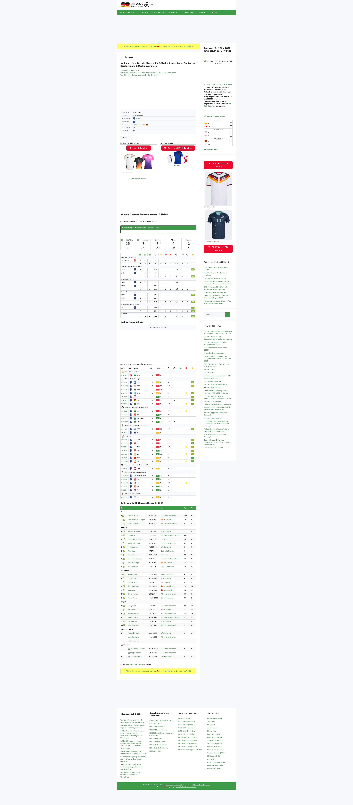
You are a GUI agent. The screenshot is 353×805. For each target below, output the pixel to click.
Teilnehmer (171, 12)
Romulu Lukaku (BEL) (214, 747)
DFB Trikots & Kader (187, 12)
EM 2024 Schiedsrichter (213, 388)
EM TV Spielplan (157, 12)
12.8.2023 (124, 375)
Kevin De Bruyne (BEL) (215, 750)
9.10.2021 (124, 389)
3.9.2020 (124, 433)
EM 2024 (132, 665)
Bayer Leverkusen (167, 567)
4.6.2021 (124, 415)
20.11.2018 (124, 476)
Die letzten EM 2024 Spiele (214, 116)
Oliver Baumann (133, 524)
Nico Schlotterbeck (135, 559)
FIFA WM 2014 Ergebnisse (187, 740)
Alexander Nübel (134, 633)
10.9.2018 (124, 490)
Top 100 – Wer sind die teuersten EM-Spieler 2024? (139, 75)
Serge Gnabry (135, 653)
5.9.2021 (124, 393)
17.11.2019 (124, 440)
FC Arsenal (167, 610)
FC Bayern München (168, 516)
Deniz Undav (132, 621)
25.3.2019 (124, 461)
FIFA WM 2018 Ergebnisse (187, 744)
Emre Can (131, 535)
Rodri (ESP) (211, 759)
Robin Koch (132, 551)
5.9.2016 (124, 497)
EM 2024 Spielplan (126, 12)
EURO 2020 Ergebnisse (186, 731)
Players (140, 665)
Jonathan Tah (133, 567)
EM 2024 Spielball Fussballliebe (215, 384)
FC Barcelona (168, 520)
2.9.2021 (124, 397)
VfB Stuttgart (166, 531)
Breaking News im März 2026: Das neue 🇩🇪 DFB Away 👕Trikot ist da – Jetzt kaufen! (158, 46)
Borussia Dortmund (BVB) (170, 535)
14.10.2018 (124, 483)
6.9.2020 (124, 429)
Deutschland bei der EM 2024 (215, 278)
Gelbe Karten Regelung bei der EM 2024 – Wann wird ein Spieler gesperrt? (133, 759)
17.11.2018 (124, 479)
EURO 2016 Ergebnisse (186, 728)
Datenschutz (178, 785)
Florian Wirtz (132, 598)
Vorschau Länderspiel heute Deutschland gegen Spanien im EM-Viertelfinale (131, 766)
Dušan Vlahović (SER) (215, 765)
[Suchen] (227, 314)
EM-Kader (202, 12)
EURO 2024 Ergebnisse (186, 734)
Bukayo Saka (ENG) (214, 769)
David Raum (132, 555)
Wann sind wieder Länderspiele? (215, 292)
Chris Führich (133, 578)
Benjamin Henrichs (134, 539)
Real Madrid (167, 563)
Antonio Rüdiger (133, 563)
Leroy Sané (132, 606)
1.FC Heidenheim (167, 657)
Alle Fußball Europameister (214, 353)
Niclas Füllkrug (133, 617)
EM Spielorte (142, 12)
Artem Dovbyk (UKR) (214, 744)
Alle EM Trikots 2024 (138, 179)
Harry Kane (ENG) (213, 734)
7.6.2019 (124, 458)
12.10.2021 (124, 386)
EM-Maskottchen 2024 (212, 381)
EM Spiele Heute (155, 751)
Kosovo (138, 118)
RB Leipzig (164, 539)
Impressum (169, 785)
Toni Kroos (132, 590)
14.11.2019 (124, 443)
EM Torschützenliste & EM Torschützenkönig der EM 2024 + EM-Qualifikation (148, 73)
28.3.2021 (124, 404)
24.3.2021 (124, 422)
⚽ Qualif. (215, 12)
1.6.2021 (123, 418)
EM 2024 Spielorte (156, 739)
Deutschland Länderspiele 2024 (160, 721)
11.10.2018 (124, 486)
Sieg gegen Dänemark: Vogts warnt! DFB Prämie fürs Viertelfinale (130, 774)
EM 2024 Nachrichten (157, 727)
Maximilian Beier (133, 625)
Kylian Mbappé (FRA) (214, 737)
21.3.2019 (124, 468)
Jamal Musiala (133, 594)
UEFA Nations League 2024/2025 (190, 750)
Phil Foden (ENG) (213, 756)
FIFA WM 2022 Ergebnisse (187, 747)
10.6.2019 (124, 454)
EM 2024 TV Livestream (158, 745)
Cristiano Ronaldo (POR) (215, 753)
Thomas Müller (133, 614)
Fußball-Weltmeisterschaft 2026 (219, 85)
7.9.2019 (124, 451)
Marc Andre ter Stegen (136, 520)
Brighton (166, 582)
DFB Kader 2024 (155, 724)
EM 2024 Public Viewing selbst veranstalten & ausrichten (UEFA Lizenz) (217, 423)
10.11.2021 (124, 411)
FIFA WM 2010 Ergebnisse (187, 737)
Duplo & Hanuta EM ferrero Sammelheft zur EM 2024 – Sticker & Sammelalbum (217, 442)
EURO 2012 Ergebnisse (186, 725)
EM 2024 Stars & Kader (157, 742)
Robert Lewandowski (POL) (217, 762)
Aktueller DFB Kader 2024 (129, 70)
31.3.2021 (124, 400)
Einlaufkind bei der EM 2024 (214, 448)
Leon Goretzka (133, 637)
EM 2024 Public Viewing (212, 418)
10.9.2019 (124, 447)
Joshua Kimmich (134, 543)
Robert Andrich (133, 574)
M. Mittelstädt (133, 547)
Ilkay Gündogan (133, 586)
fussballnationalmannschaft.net (186, 787)
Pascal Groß (132, 582)
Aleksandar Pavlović (137, 649)
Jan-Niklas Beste (136, 657)
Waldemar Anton (134, 531)
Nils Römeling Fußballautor (201, 785)
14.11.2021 (124, 382)
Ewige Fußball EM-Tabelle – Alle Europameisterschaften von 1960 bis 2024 (217, 358)
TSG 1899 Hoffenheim (169, 524)
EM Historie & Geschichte (158, 748)
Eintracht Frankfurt (168, 551)
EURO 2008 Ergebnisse (186, 722)
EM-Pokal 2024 (209, 373)
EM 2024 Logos (209, 370)
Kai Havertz (132, 610)
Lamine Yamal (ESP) (214, 718)
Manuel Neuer (133, 516)
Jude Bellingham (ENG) (215, 740)
